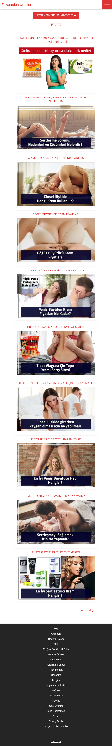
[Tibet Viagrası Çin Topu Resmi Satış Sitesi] (56, 352)
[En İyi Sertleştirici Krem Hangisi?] (56, 578)
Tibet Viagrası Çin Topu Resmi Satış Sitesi (56, 326)
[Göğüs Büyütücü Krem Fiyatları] (56, 240)
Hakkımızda (56, 669)
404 (56, 628)
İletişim (56, 680)
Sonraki (86, 610)
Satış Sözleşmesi (56, 711)
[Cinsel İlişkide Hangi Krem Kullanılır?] (56, 184)
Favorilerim (56, 659)
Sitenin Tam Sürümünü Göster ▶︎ (56, 15)
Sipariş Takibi (56, 721)
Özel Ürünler (56, 706)
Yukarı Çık (56, 741)
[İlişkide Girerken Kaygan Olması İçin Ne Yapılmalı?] (56, 409)
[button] (107, 4)
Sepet (56, 716)
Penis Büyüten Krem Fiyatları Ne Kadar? (56, 270)
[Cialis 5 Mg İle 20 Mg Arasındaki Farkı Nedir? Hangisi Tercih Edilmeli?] (56, 67)
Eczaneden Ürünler (16, 5)
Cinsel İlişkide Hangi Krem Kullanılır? (56, 157)
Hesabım (56, 675)
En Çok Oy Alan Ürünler (56, 649)
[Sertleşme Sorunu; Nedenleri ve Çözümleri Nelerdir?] (56, 127)
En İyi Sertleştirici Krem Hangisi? (56, 552)
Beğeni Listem (56, 639)
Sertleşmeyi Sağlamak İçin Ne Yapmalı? (56, 495)
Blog (56, 644)
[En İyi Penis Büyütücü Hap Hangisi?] (56, 465)
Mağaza (56, 690)
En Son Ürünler (56, 654)
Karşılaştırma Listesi (56, 685)
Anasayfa (56, 633)
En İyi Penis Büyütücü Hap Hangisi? (56, 439)
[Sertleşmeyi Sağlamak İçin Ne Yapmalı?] (56, 522)
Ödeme (56, 700)
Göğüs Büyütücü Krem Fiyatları (56, 214)
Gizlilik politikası (56, 664)
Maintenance (56, 695)
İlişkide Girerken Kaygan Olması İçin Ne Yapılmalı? (56, 383)
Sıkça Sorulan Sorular (56, 726)
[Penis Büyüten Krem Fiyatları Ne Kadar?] (56, 296)
